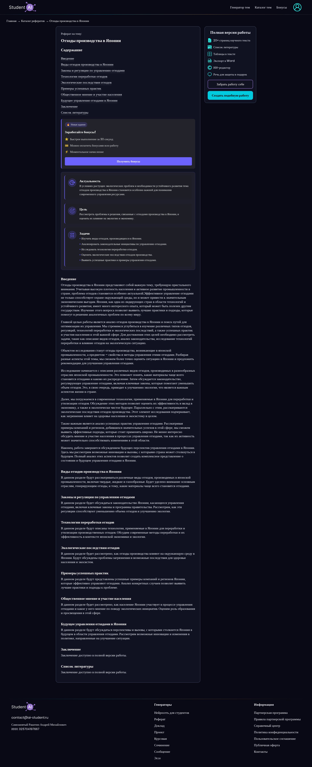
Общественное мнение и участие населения (91, 94)
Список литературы (74, 112)
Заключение (69, 106)
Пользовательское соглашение (275, 738)
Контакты (260, 751)
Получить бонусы (128, 161)
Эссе (157, 758)
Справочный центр (267, 725)
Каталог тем (263, 7)
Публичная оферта (267, 745)
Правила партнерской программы (277, 719)
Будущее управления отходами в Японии (89, 100)
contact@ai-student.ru (29, 717)
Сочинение (161, 745)
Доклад (159, 725)
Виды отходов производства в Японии (87, 64)
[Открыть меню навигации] (297, 7)
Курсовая (160, 738)
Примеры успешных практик (81, 88)
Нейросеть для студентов (171, 712)
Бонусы (281, 7)
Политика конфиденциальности (276, 732)
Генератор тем (240, 7)
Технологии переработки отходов (84, 76)
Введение (67, 58)
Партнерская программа (271, 712)
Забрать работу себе (230, 84)
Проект (159, 732)
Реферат (159, 719)
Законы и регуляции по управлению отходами (93, 70)
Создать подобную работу (230, 95)
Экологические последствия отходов (86, 82)
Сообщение (162, 751)
